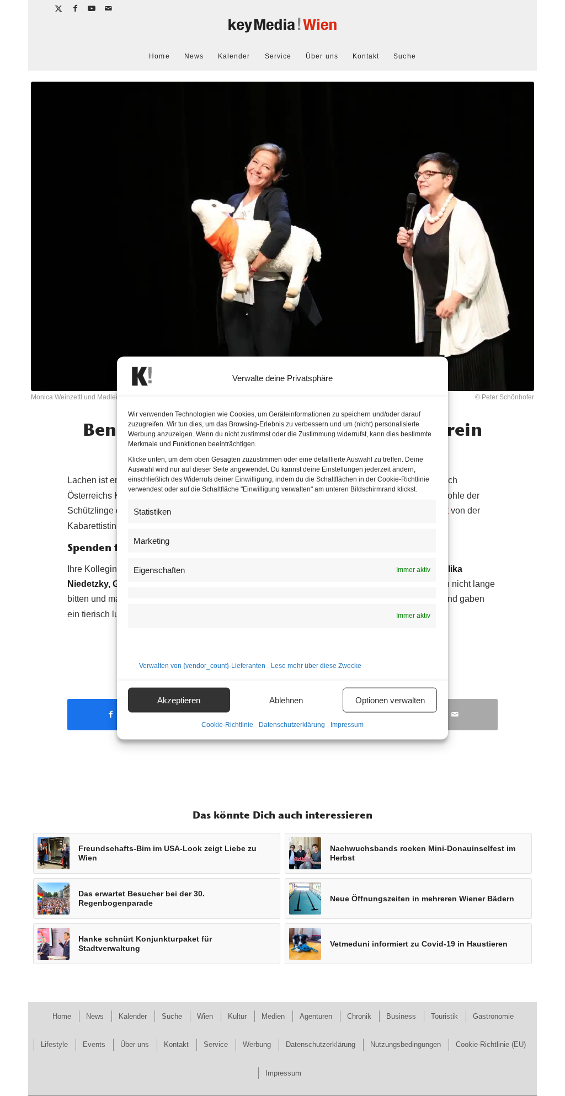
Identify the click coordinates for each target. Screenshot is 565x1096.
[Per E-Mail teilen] (455, 714)
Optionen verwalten (390, 699)
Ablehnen (286, 699)
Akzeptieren (178, 699)
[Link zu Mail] (108, 8)
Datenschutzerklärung (292, 725)
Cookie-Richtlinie (227, 725)
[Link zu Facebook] (75, 8)
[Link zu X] (59, 8)
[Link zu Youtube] (92, 8)
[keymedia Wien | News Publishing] (282, 29)
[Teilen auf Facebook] (110, 714)
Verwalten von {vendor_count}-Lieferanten (202, 666)
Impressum (347, 725)
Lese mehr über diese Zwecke (316, 666)
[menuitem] (159, 56)
